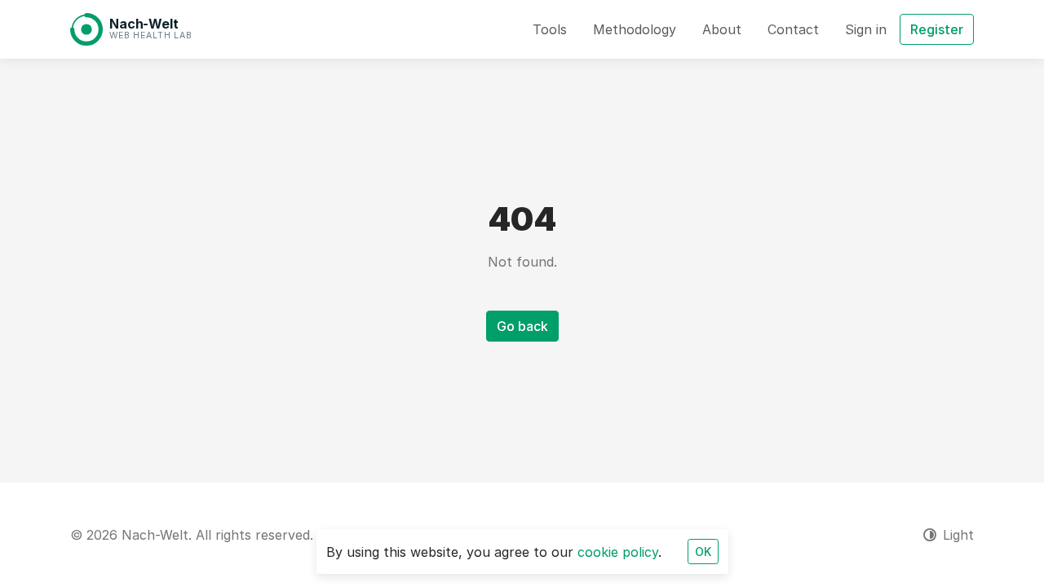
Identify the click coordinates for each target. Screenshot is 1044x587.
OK (703, 551)
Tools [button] (550, 29)
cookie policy (617, 552)
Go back (522, 326)
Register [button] (936, 29)
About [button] (721, 29)
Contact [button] (793, 29)
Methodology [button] (634, 29)
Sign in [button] (866, 29)
